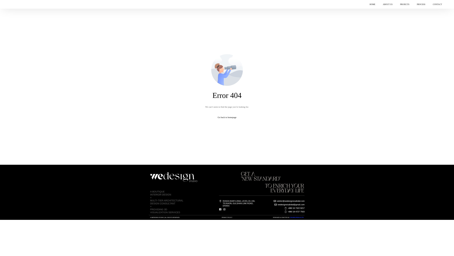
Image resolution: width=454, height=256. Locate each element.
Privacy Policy (227, 217)
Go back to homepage (227, 117)
